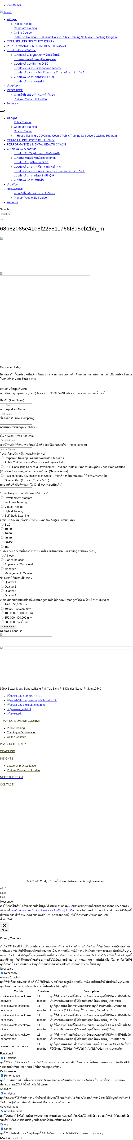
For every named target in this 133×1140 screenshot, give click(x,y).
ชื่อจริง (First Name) (12, 400)
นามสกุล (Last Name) (13, 409)
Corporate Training (25, 28)
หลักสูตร (12, 19)
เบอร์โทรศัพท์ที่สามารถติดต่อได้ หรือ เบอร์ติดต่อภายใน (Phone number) (43, 444)
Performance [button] (8, 1071)
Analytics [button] (5, 1089)
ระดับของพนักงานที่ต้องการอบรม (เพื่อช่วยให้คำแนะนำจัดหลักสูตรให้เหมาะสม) (48, 551)
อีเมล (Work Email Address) (17, 435)
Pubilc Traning (16, 728)
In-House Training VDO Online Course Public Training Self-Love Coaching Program (65, 37)
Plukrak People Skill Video (30, 99)
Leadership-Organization (22, 765)
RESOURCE (15, 90)
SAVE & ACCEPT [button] (11, 1137)
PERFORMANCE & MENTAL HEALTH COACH (36, 46)
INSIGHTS (6, 758)
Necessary (10, 973)
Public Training (23, 23)
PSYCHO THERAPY (13, 744)
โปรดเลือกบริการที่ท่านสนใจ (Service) (23, 453)
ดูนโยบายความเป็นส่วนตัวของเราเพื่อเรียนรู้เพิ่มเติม (43, 910)
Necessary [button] (6, 968)
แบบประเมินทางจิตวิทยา (21, 50)
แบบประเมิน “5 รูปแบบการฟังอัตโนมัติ (37, 54)
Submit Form (7, 626)
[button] (66, 111)
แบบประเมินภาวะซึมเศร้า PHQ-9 (34, 77)
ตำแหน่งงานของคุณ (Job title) (18, 427)
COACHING (7, 751)
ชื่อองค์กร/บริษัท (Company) (17, 418)
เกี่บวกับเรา (13, 85)
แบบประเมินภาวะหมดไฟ (29, 81)
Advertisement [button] (9, 1106)
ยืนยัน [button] (10, 919)
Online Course (23, 32)
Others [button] (4, 1124)
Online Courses (16, 736)
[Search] (1, 219)
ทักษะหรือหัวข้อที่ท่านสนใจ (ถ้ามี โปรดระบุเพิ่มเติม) (31, 484)
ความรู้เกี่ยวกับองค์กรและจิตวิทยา (34, 94)
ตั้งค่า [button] (3, 919)
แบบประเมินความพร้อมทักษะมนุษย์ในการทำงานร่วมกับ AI (49, 72)
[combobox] (16, 214)
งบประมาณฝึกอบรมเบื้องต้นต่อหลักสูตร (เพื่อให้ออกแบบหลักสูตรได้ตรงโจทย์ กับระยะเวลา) (54, 599)
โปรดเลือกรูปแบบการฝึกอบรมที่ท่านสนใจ (25, 493)
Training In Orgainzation (21, 732)
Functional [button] (6, 1053)
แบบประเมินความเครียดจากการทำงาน (37, 68)
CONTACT (7, 784)
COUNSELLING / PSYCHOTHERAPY (31, 41)
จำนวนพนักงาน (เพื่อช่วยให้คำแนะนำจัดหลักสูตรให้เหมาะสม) (37, 520)
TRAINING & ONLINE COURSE (20, 720)
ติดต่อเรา (12, 103)
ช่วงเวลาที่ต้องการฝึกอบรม (16, 577)
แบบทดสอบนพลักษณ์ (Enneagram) (35, 59)
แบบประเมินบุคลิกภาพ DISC (31, 63)
